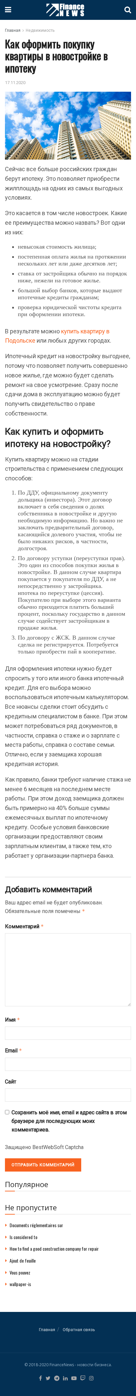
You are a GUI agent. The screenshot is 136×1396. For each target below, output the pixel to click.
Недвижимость (40, 30)
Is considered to (23, 1236)
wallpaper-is (20, 1283)
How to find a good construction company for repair (54, 1248)
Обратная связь (79, 1329)
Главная (12, 30)
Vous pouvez (20, 1272)
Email (13, 1050)
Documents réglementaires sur (36, 1225)
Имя (12, 1020)
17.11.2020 (15, 82)
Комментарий (24, 926)
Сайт (10, 1082)
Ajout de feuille (23, 1260)
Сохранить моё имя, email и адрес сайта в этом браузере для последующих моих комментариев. (69, 1120)
